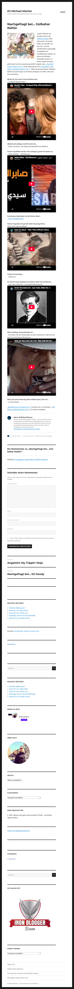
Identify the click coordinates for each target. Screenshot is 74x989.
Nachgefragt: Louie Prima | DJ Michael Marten (31, 459)
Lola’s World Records (16, 219)
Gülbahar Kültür (42, 39)
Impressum (11, 644)
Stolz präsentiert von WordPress (29, 983)
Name (9, 511)
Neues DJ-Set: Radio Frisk (18, 610)
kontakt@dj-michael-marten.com (26, 631)
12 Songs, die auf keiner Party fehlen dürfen (22, 973)
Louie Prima (44, 66)
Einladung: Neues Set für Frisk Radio (22, 615)
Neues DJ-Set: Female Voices (19, 618)
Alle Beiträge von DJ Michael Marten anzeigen (27, 429)
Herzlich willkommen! (17, 608)
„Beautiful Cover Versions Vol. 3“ (19, 407)
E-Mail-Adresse (13, 520)
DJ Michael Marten (19, 11)
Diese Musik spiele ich (15, 969)
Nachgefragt (48, 436)
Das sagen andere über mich (17, 978)
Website (10, 529)
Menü (62, 12)
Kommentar (12, 484)
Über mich (11, 964)
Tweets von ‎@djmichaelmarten (18, 831)
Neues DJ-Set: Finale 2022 (18, 613)
